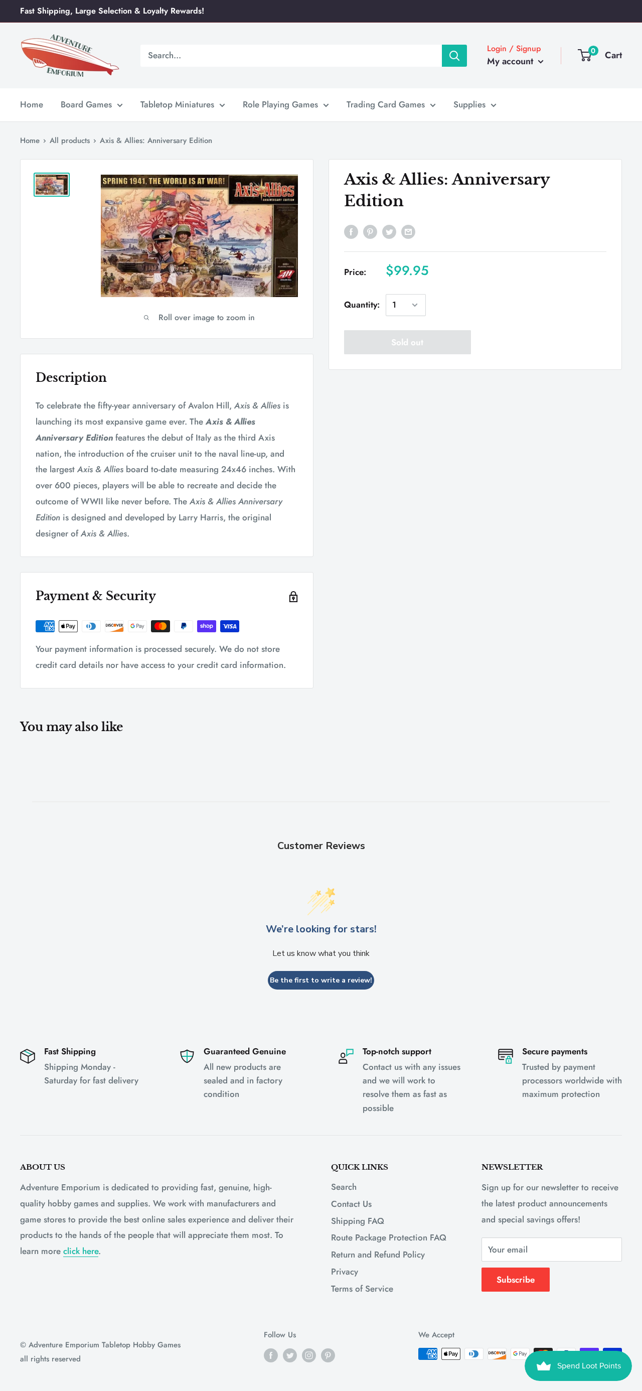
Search (344, 1187)
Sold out (407, 342)
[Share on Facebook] (351, 231)
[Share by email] (408, 231)
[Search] (454, 55)
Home (31, 104)
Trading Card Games (386, 104)
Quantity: (362, 305)
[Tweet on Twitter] (389, 231)
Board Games (86, 104)
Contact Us (351, 1204)
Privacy (344, 1272)
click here (80, 1251)
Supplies (469, 104)
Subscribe (516, 1280)
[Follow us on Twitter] (290, 1355)
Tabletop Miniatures (177, 104)
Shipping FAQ (357, 1221)
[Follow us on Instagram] (309, 1355)
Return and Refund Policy (378, 1254)
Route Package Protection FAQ (388, 1237)
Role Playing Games (280, 104)
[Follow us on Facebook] (271, 1355)
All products (70, 140)
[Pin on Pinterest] (370, 231)
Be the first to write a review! (321, 980)
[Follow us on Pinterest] (328, 1355)
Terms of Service (362, 1289)
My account (511, 61)
